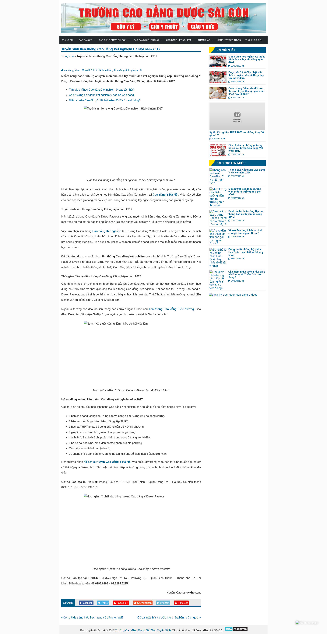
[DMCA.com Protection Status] (236, 630)
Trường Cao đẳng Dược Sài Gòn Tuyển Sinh (143, 630)
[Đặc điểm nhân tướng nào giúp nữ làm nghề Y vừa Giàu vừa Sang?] (218, 288)
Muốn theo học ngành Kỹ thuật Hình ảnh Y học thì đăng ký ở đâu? (246, 59)
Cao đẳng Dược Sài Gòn (112, 40)
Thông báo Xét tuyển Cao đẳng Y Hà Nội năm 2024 (246, 171)
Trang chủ (68, 40)
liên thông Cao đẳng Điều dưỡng (171, 309)
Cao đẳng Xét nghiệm (178, 40)
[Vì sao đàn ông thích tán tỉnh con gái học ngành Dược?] (218, 243)
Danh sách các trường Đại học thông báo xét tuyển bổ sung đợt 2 (246, 214)
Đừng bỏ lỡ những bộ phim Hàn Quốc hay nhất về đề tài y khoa (245, 252)
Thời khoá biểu (253, 40)
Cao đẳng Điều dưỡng (146, 40)
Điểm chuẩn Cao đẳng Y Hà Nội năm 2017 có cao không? (104, 100)
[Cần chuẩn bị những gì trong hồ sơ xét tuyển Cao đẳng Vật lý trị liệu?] (218, 155)
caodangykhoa (72, 70)
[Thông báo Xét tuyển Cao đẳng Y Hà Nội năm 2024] (218, 182)
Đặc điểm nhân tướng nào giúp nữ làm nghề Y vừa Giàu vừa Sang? (246, 274)
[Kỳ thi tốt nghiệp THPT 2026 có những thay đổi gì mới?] (237, 129)
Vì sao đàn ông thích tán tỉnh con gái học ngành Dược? (245, 232)
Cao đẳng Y (85, 40)
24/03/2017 (91, 70)
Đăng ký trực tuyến (229, 40)
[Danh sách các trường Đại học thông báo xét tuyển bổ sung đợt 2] (218, 224)
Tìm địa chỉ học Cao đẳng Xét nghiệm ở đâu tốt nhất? (102, 89)
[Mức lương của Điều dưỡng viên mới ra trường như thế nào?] (218, 205)
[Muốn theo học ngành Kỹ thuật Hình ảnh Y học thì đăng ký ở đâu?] (218, 66)
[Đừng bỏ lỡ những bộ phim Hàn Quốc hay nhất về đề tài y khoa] (218, 265)
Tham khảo (204, 40)
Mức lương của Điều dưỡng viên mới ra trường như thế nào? (244, 191)
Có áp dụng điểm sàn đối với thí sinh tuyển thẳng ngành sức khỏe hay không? (246, 91)
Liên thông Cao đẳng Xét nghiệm (120, 70)
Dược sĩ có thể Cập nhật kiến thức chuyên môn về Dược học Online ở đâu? (246, 75)
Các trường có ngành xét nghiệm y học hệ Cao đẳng (101, 94)
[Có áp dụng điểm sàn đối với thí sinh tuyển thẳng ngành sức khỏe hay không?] (218, 97)
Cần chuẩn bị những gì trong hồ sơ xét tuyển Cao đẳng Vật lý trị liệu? (245, 148)
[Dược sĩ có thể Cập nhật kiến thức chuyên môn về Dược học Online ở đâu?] (218, 82)
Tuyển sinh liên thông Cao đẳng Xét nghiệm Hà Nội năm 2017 (110, 49)
